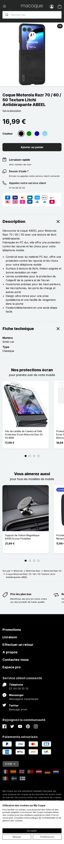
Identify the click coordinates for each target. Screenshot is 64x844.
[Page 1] (26, 456)
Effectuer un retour (17, 645)
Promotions (11, 630)
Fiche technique (18, 328)
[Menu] (11, 6)
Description (14, 221)
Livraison (9, 637)
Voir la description (11, 110)
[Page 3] (34, 456)
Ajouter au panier (32, 147)
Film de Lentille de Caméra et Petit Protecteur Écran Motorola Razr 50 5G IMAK (24, 434)
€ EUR (8, 763)
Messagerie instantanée (23, 699)
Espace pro (11, 667)
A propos (10, 652)
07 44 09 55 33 (18, 688)
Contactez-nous (15, 660)
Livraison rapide (19, 159)
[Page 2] (30, 456)
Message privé (18, 709)
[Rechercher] (7, 14)
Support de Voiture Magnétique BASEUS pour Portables (22, 537)
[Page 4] (38, 456)
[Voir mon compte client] (52, 6)
